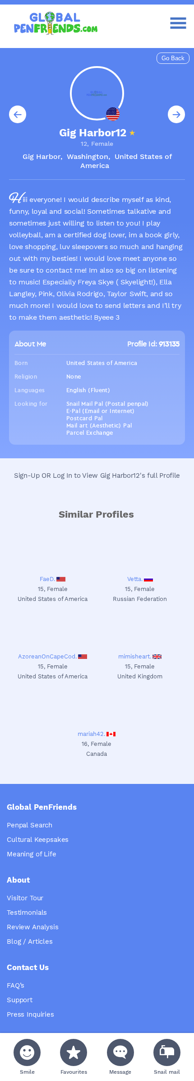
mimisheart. (134, 656)
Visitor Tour (25, 898)
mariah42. (91, 733)
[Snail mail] (166, 1052)
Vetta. (135, 579)
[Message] (120, 1052)
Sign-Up (27, 475)
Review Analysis (33, 927)
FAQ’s (15, 985)
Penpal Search (29, 825)
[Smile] (27, 1052)
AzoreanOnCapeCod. (47, 656)
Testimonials (27, 912)
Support (19, 1000)
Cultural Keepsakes (38, 840)
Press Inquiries (30, 1014)
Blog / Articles (30, 941)
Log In (62, 475)
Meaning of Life (31, 854)
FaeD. (47, 579)
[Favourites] (73, 1052)
